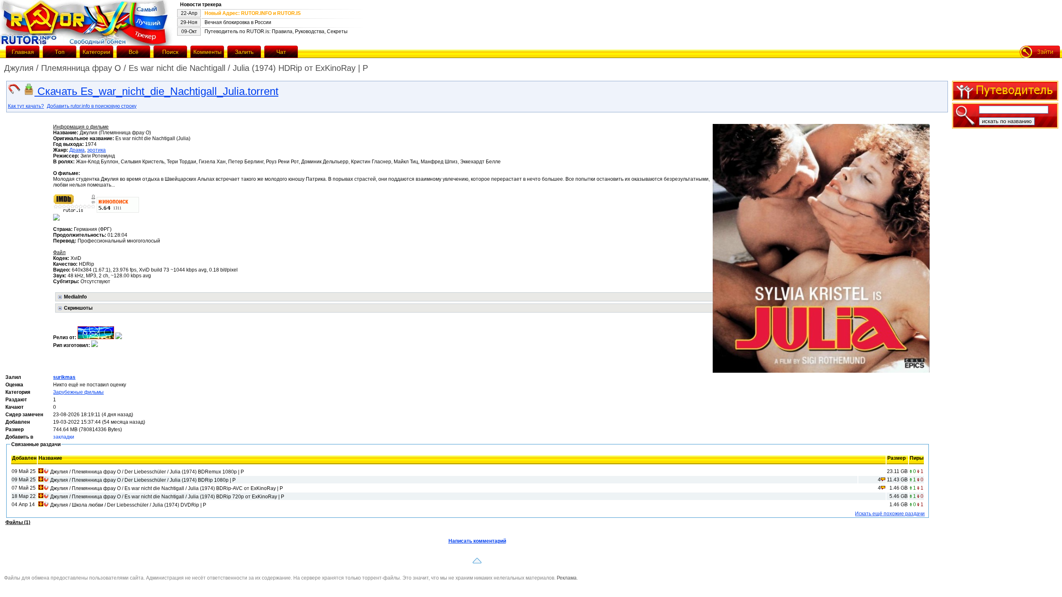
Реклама (567, 578)
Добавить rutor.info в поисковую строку (91, 106)
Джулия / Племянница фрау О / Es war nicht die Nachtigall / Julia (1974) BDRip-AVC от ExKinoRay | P (166, 488)
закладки (63, 437)
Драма (77, 150)
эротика (96, 150)
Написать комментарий (477, 541)
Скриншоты (78, 308)
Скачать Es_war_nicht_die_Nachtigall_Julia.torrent (156, 91)
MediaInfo (75, 297)
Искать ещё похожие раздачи (890, 514)
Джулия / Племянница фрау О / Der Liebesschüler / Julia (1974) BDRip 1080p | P (143, 480)
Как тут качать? (26, 106)
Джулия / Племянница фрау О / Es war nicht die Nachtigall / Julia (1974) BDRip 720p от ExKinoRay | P (167, 497)
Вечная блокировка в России (238, 22)
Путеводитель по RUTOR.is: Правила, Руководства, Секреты (276, 31)
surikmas (64, 377)
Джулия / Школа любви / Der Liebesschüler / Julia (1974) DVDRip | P (128, 505)
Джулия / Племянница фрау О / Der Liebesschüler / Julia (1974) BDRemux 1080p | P (147, 472)
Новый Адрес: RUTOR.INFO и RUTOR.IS (253, 13)
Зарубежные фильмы (78, 392)
